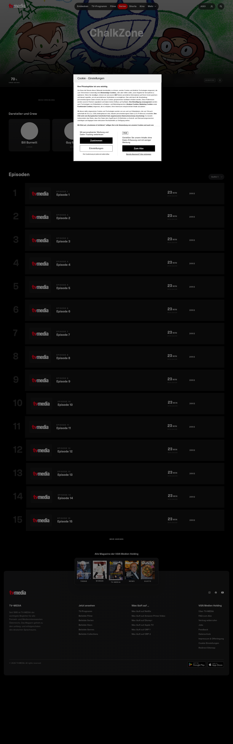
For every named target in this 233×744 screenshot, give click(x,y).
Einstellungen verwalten (96, 148)
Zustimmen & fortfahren (96, 140)
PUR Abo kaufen (138, 148)
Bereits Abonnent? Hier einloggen (138, 154)
